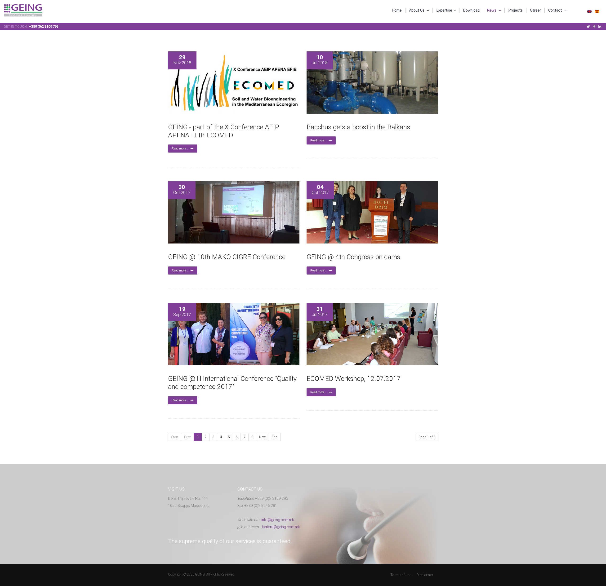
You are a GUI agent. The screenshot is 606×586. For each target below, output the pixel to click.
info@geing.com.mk (277, 520)
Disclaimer (424, 575)
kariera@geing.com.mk (281, 527)
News (492, 10)
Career (535, 10)
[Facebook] (594, 26)
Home (397, 10)
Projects (515, 10)
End (274, 437)
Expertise (444, 10)
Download (471, 10)
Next (262, 437)
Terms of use (401, 575)
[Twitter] (588, 26)
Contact (555, 10)
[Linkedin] (599, 26)
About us (417, 10)
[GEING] (23, 10)
